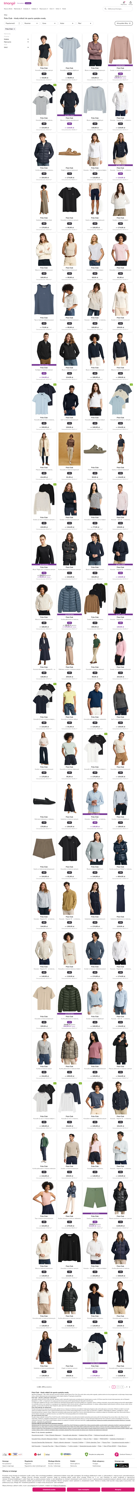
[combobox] (118, 9)
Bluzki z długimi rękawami (62, 1442)
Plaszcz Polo (106, 1442)
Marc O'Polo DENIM (110, 1446)
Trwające (95, 1464)
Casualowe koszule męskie (120, 1442)
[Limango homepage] (9, 3)
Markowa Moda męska (74, 1439)
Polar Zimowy (122, 1446)
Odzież (96, 1439)
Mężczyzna (7, 42)
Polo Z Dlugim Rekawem (53, 1435)
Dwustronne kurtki (37, 1435)
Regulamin (28, 1464)
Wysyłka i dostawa (54, 1464)
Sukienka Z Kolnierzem (117, 1439)
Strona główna (75, 1464)
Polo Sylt (62, 1439)
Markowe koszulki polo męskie (103, 1435)
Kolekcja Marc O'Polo (85, 1435)
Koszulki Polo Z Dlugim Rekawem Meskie (45, 1439)
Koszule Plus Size (47, 1446)
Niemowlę (73, 1466)
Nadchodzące (97, 1466)
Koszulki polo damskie (70, 1435)
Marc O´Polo (88, 1439)
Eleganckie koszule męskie (88, 1446)
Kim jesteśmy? (6, 1464)
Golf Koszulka (36, 1446)
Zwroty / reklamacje (54, 1466)
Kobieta (6, 39)
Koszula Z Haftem (78, 1442)
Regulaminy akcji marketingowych (35, 1466)
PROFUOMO (104, 1439)
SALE (6, 47)
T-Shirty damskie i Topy (93, 1442)
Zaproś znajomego (8, 1466)
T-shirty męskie (73, 1446)
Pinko (99, 1446)
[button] (130, 3)
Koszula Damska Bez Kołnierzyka (42, 1442)
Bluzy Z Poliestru (60, 1446)
